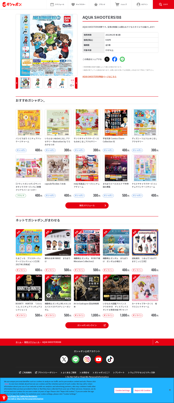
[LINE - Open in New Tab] (122, 59)
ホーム (18, 342)
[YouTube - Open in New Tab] (98, 359)
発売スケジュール (87, 205)
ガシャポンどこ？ (102, 372)
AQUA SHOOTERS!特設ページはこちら (99, 76)
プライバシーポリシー (47, 372)
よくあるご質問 (69, 372)
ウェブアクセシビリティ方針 (142, 372)
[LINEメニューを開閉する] (75, 359)
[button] (17, 83)
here (7, 384)
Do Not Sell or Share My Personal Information (88, 377)
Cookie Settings (123, 390)
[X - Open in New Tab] (107, 59)
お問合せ (85, 372)
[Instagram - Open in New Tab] (87, 359)
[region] (87, 390)
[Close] (170, 390)
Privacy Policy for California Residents (21, 396)
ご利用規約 (27, 372)
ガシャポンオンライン (87, 325)
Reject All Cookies (143, 390)
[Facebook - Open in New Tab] (114, 59)
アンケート (120, 372)
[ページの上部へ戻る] (157, 342)
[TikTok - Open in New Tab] (110, 359)
